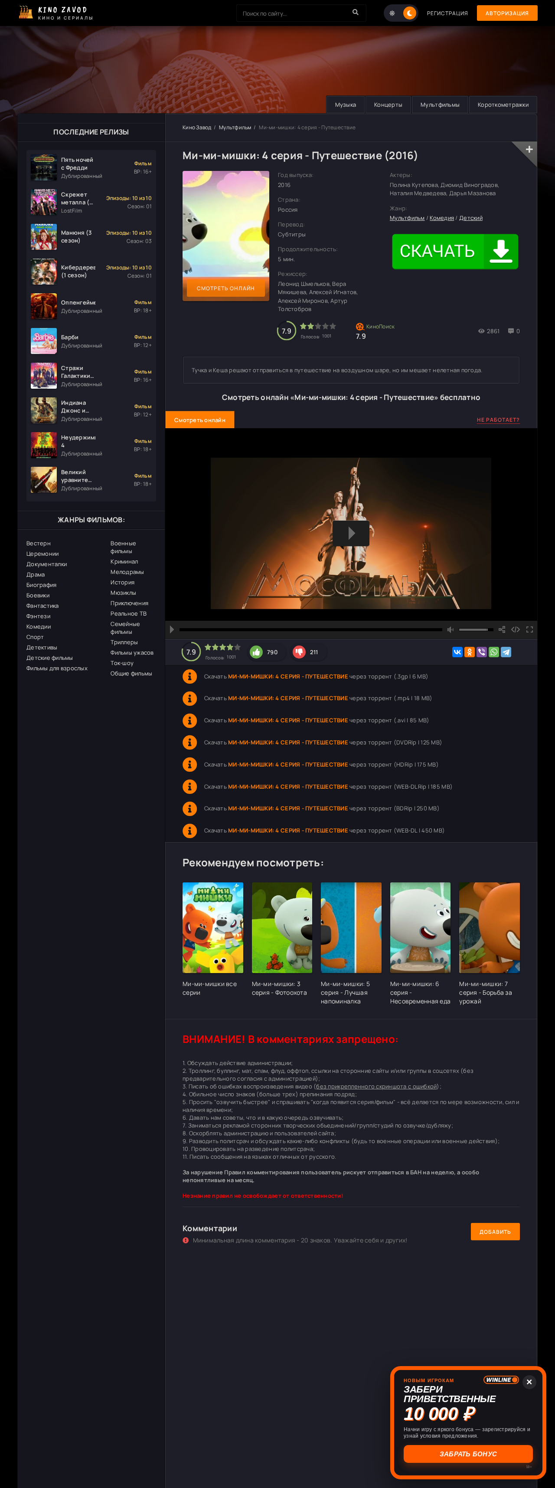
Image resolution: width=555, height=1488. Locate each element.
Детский (471, 218)
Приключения (129, 603)
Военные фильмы (123, 547)
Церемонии (42, 553)
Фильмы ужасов (132, 652)
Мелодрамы (127, 572)
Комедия (442, 218)
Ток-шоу (122, 663)
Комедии (38, 626)
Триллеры (124, 642)
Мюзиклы (123, 593)
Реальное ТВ (129, 613)
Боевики (37, 595)
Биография (41, 585)
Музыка (345, 104)
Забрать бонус (468, 1454)
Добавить (495, 1232)
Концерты (388, 104)
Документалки (46, 564)
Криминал (124, 561)
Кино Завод (197, 127)
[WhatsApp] (494, 652)
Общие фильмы (131, 673)
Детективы (41, 647)
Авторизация (507, 13)
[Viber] (482, 652)
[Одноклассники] (469, 652)
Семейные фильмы (125, 628)
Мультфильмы (440, 104)
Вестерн (38, 543)
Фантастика (42, 606)
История (122, 582)
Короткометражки (503, 104)
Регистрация (447, 13)
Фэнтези (38, 616)
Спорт (35, 637)
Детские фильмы (49, 658)
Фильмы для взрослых (57, 668)
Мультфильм (235, 127)
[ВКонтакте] (457, 652)
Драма (35, 574)
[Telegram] (506, 652)
